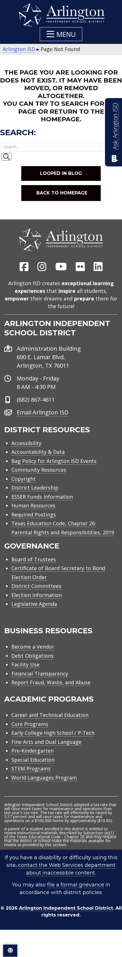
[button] (61, 34)
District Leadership (34, 487)
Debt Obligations (32, 655)
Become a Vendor (32, 646)
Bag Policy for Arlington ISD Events (53, 461)
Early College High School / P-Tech (52, 732)
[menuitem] (24, 267)
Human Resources (33, 505)
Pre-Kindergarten (32, 750)
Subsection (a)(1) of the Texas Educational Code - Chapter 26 (59, 834)
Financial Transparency (39, 673)
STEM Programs (31, 768)
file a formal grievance (75, 885)
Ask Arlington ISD (115, 126)
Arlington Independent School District (66, 908)
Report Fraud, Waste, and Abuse (51, 682)
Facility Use (25, 664)
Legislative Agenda (34, 603)
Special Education (32, 759)
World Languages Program (44, 777)
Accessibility (26, 443)
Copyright (23, 478)
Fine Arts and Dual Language (46, 741)
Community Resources (38, 469)
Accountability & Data (38, 451)
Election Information (36, 595)
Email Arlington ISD (42, 412)
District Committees (36, 586)
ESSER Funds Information (42, 496)
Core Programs (29, 724)
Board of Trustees (33, 559)
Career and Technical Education (50, 715)
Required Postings (33, 514)
